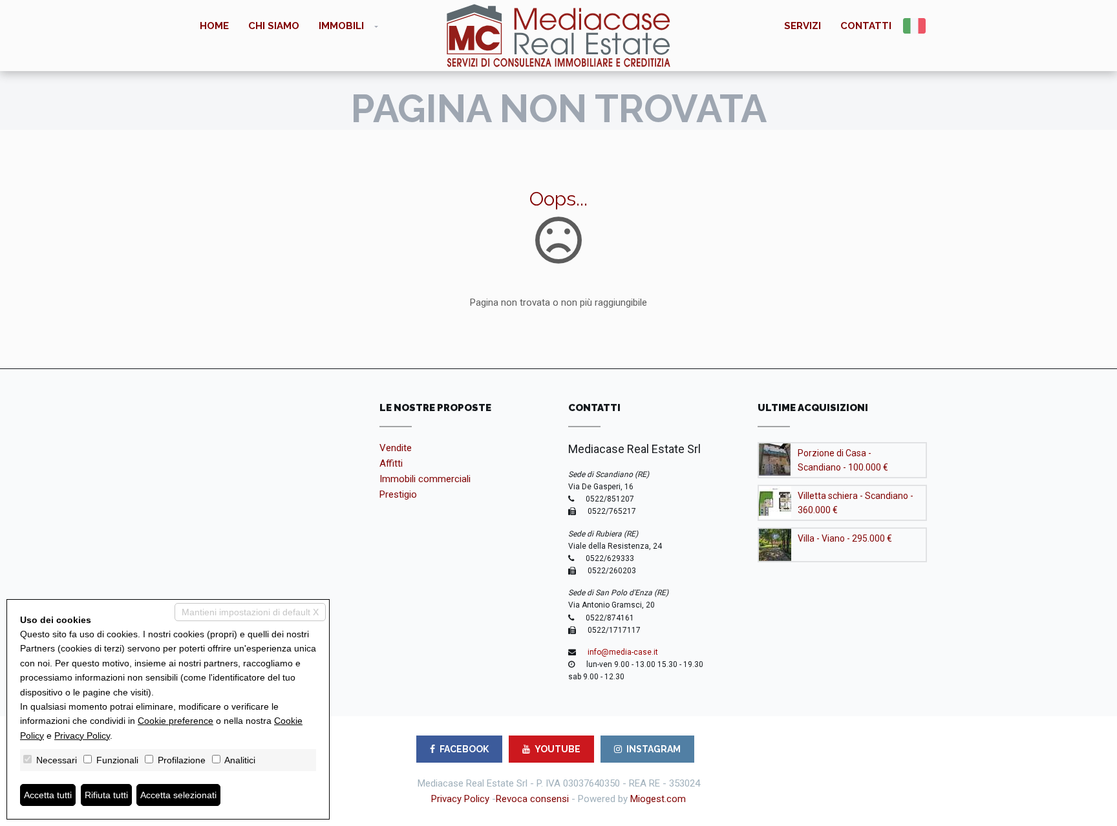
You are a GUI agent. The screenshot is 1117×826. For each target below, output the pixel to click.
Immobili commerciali (425, 479)
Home (214, 26)
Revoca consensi (532, 799)
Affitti (391, 463)
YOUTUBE (557, 749)
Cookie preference (175, 720)
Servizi (802, 26)
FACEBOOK (464, 749)
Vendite (395, 448)
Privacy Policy (460, 799)
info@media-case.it (623, 652)
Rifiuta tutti (106, 795)
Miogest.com (658, 799)
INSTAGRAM (653, 749)
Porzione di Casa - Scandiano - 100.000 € (843, 460)
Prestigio (398, 494)
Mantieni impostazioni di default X (250, 612)
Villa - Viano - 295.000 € (845, 538)
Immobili (341, 26)
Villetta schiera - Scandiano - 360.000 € (855, 503)
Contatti (865, 26)
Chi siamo (273, 26)
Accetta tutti (48, 795)
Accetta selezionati (178, 795)
